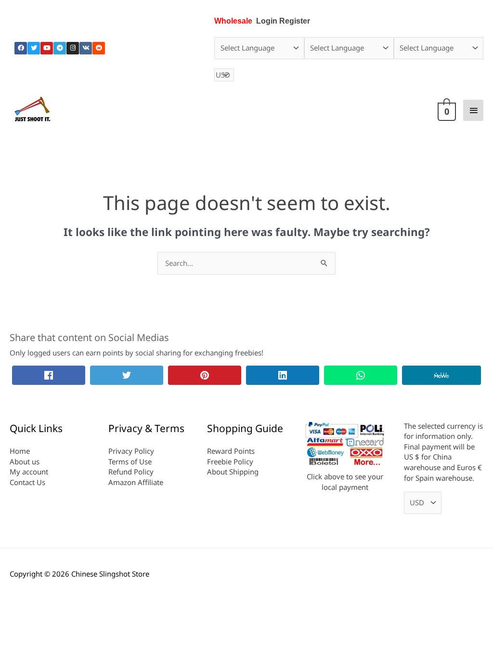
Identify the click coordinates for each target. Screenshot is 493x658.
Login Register (283, 21)
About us (24, 461)
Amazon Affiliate (135, 482)
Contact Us (27, 482)
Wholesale (233, 21)
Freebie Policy (230, 461)
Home (20, 451)
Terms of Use (130, 461)
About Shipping (233, 471)
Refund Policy (131, 471)
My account (29, 471)
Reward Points (231, 451)
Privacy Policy (131, 451)
